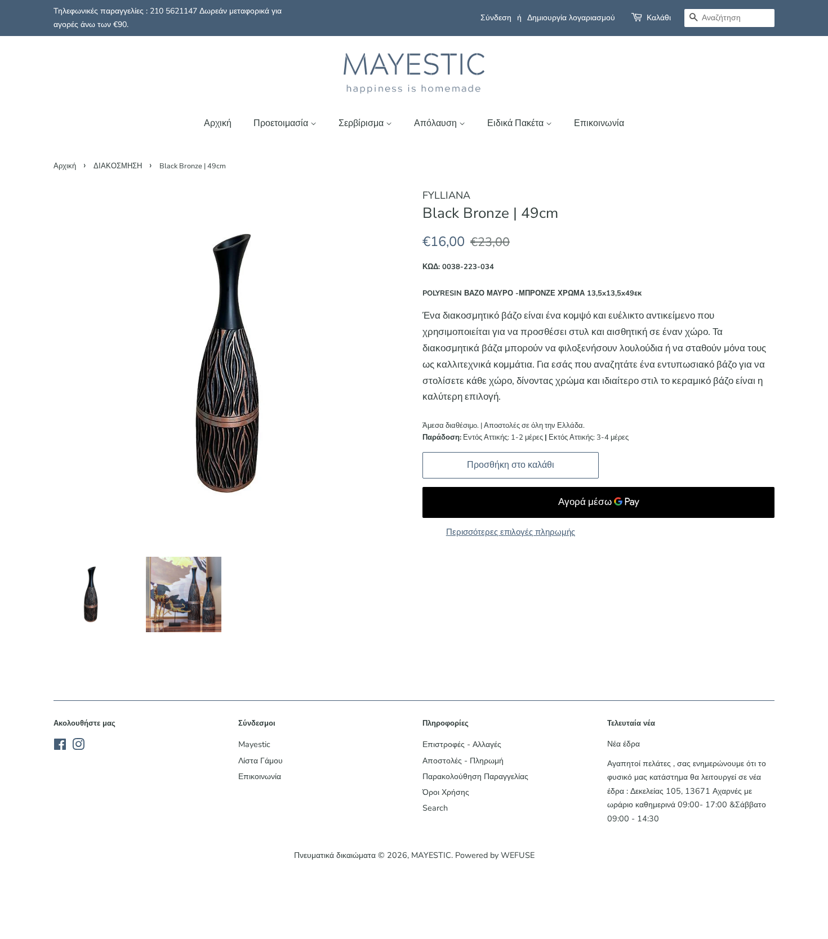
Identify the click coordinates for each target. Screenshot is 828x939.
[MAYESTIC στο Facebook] (60, 746)
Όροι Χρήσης (445, 792)
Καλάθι (659, 17)
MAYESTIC (431, 855)
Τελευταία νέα (631, 723)
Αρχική (218, 123)
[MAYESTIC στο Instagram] (78, 746)
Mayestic (254, 744)
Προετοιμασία (281, 123)
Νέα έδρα (623, 743)
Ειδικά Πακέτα (516, 123)
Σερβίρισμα (362, 123)
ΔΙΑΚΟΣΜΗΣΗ (118, 166)
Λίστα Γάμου (260, 760)
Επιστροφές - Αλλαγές (461, 744)
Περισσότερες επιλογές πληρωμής (510, 532)
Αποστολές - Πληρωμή (463, 760)
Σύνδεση (495, 17)
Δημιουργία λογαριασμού (571, 17)
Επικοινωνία (599, 123)
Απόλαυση (436, 123)
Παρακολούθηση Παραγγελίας (475, 776)
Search (435, 807)
